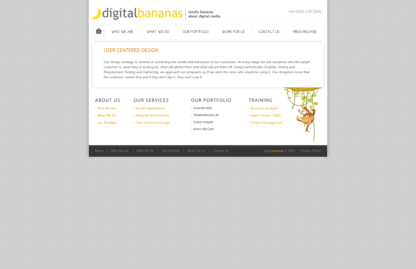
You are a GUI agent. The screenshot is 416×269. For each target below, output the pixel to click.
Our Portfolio (107, 123)
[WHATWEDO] (158, 32)
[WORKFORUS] (233, 32)
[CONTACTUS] (269, 32)
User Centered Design (153, 123)
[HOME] (99, 32)
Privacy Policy (311, 151)
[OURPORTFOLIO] (195, 32)
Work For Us (196, 151)
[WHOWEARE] (122, 32)
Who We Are (106, 108)
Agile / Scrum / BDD (266, 115)
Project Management (267, 123)
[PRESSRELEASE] (305, 32)
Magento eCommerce (152, 115)
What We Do (107, 115)
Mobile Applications (150, 108)
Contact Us (221, 151)
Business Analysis (264, 108)
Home (99, 151)
